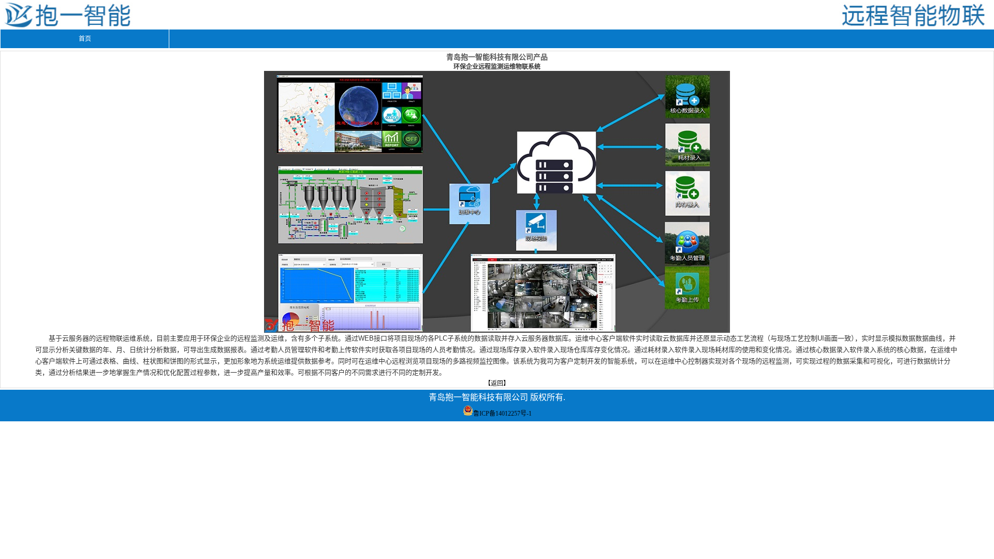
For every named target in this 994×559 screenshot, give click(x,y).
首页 (85, 38)
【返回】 (497, 383)
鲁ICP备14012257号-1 (502, 413)
